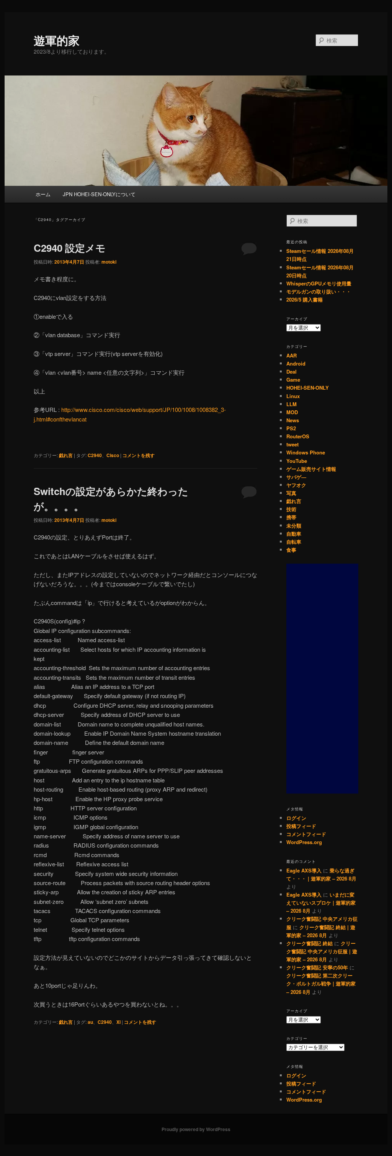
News (292, 420)
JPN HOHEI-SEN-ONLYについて (99, 194)
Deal (291, 371)
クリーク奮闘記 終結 (309, 943)
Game (293, 379)
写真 (291, 493)
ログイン (296, 817)
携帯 (291, 517)
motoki (108, 261)
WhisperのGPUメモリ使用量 (318, 283)
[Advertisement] (322, 679)
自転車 (293, 541)
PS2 (291, 428)
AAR (291, 355)
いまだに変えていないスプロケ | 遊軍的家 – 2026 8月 (321, 902)
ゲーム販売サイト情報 (311, 468)
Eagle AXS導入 (304, 870)
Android (295, 363)
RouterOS (297, 436)
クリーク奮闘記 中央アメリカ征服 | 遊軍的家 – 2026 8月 (321, 951)
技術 (291, 509)
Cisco (112, 455)
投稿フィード (301, 826)
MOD (292, 412)
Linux (293, 396)
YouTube (296, 460)
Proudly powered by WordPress (196, 1129)
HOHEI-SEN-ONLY (307, 387)
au (90, 1021)
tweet (292, 444)
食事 (291, 549)
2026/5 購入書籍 (304, 299)
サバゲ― (296, 476)
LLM (291, 404)
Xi (118, 1021)
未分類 (293, 525)
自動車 (293, 533)
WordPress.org (304, 842)
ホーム (43, 194)
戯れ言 (66, 455)
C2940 (95, 455)
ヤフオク (296, 485)
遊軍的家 (57, 40)
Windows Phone (305, 452)
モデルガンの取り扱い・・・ (318, 291)
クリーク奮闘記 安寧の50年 (317, 967)
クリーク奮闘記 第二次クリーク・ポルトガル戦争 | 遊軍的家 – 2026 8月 (321, 983)
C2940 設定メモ (70, 248)
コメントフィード (306, 834)
